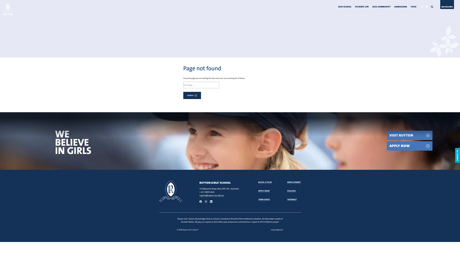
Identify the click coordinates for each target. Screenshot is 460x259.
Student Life (362, 6)
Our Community (381, 6)
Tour (413, 6)
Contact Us (457, 155)
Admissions (400, 6)
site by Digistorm (277, 230)
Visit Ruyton (401, 135)
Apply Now (399, 146)
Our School (344, 6)
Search (190, 95)
